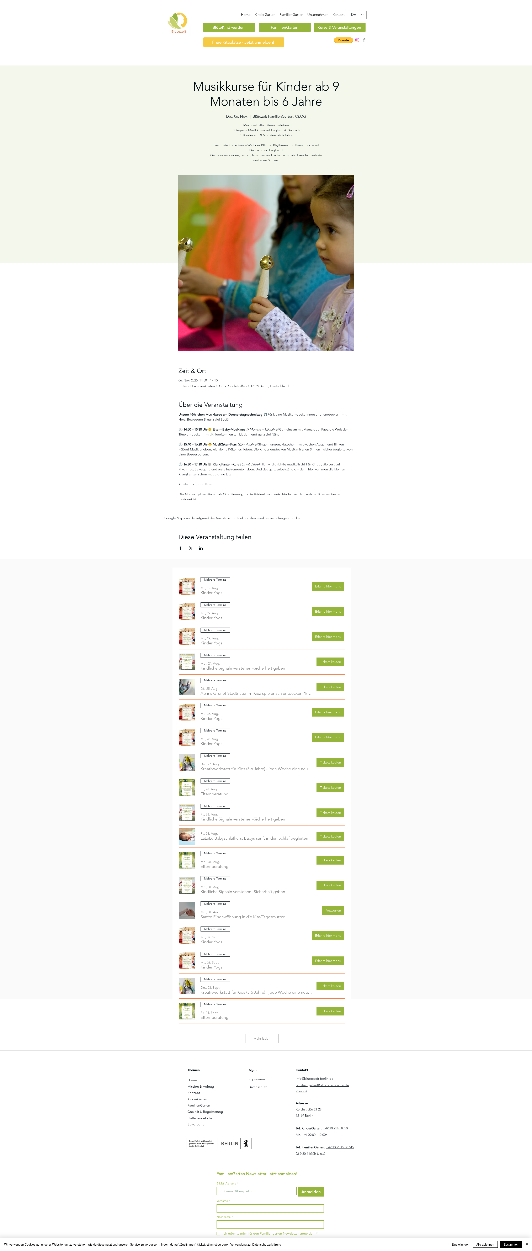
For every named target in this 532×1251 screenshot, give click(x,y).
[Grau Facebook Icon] (364, 40)
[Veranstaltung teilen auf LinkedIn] (201, 548)
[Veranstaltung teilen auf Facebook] (180, 548)
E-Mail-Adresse (227, 1183)
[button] (343, 40)
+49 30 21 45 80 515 (340, 1147)
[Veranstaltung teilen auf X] (191, 548)
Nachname (225, 1217)
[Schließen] (527, 1244)
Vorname (223, 1201)
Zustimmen (511, 1244)
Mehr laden (262, 1038)
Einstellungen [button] (460, 1244)
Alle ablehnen (485, 1244)
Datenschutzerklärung (266, 1244)
